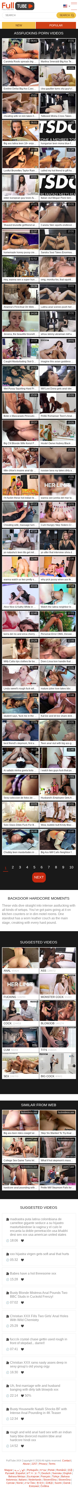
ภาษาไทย (30, 1483)
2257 (34, 1463)
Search (65, 15)
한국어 (40, 1483)
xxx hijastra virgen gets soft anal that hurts (39, 1254)
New (19, 25)
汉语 (70, 1470)
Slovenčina (64, 1479)
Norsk (19, 1483)
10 (71, 867)
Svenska (57, 1473)
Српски (10, 1483)
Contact (66, 1460)
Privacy (43, 1463)
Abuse (26, 1463)
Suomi (58, 1483)
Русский (9, 1473)
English (67, 1473)
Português (32, 1470)
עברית (43, 1470)
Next (39, 877)
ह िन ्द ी (33, 1473)
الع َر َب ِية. (19, 1470)
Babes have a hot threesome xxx (33, 1273)
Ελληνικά (34, 1486)
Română (61, 1470)
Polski (51, 1470)
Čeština (45, 1486)
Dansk (66, 1483)
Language (66, 6)
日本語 (49, 1483)
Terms (52, 1463)
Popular (56, 25)
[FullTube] (19, 6)
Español (20, 1473)
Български (33, 1476)
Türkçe (55, 1476)
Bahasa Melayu (16, 1476)
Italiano (23, 1479)
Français (45, 1476)
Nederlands (35, 1479)
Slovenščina (50, 1479)
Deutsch (45, 1473)
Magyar (8, 1470)
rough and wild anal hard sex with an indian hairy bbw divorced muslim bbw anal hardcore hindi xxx (41, 1436)
